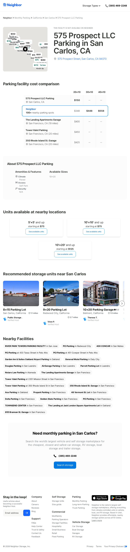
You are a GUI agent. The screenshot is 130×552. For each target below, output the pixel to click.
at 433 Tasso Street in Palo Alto (26, 352)
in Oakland (32, 359)
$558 (101, 111)
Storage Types (90, 5)
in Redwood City (77, 346)
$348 (77, 111)
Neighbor (7, 18)
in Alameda (20, 372)
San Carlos (49, 18)
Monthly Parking (22, 18)
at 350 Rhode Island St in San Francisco (34, 385)
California (37, 18)
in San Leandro (20, 366)
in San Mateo (110, 346)
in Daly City (82, 359)
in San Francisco (65, 372)
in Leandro (95, 366)
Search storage (65, 465)
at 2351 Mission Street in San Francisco (34, 379)
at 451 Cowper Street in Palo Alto (75, 352)
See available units (36, 231)
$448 (89, 111)
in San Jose (31, 346)
